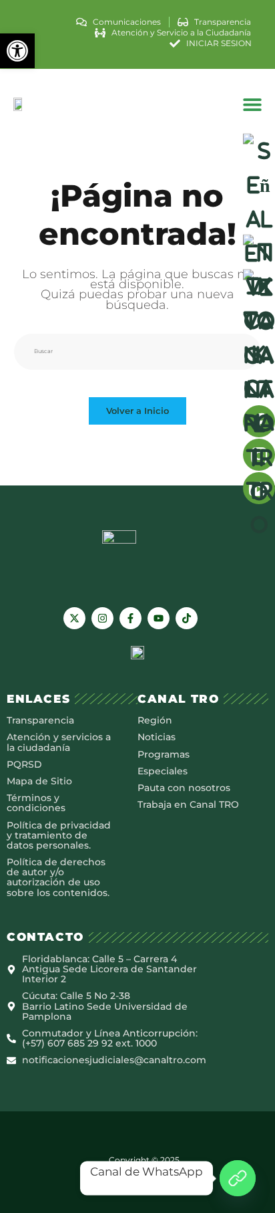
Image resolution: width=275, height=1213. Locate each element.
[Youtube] (159, 618)
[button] (17, 50)
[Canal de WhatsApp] (238, 1178)
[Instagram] (102, 618)
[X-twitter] (74, 618)
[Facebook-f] (130, 618)
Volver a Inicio (137, 410)
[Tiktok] (187, 618)
